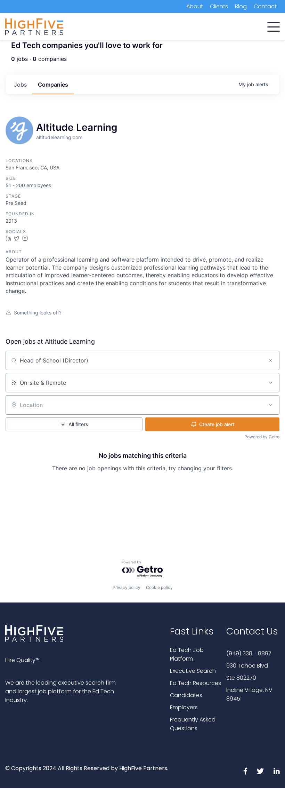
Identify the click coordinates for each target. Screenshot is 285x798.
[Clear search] (270, 360)
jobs (20, 84)
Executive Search (193, 671)
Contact (265, 6)
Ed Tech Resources (195, 683)
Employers (184, 707)
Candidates (186, 695)
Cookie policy (159, 587)
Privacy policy (126, 587)
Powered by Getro (261, 436)
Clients (219, 6)
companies (53, 84)
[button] (273, 25)
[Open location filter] (270, 405)
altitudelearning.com (59, 137)
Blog (241, 6)
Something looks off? (38, 313)
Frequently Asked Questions (192, 724)
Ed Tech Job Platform (187, 654)
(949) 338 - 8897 (248, 653)
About (194, 6)
